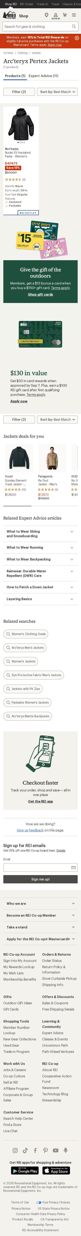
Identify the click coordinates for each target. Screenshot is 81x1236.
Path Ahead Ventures (58, 1051)
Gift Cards (10, 1009)
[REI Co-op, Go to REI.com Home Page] (9, 15)
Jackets (36, 52)
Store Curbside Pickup (59, 978)
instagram (15, 1150)
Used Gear (11, 1045)
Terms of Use (20, 1202)
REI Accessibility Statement (40, 1230)
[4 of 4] (24, 142)
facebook (35, 1150)
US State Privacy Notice (53, 1208)
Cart (65, 15)
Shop (23, 15)
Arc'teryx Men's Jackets (28, 647)
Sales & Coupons (55, 1003)
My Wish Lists (13, 973)
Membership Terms (40, 1224)
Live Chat (10, 1131)
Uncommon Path (55, 1045)
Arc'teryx (8, 52)
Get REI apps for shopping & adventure (40, 1162)
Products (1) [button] (15, 76)
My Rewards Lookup (18, 967)
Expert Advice (52, 1033)
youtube (55, 1150)
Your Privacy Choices (55, 1202)
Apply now (18, 401)
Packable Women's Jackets (30, 702)
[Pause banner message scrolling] (76, 38)
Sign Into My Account (20, 961)
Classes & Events (55, 1039)
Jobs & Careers (14, 1070)
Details (60, 850)
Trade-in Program (16, 1051)
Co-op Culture (14, 1076)
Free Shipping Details (58, 1009)
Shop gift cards (40, 294)
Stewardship (51, 1100)
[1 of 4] (18, 142)
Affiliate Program (16, 1088)
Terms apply (60, 288)
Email (6, 859)
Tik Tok (25, 1150)
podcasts (65, 1150)
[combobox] (40, 26)
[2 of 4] (20, 142)
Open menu (74, 15)
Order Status (52, 961)
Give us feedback (30, 830)
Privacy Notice (21, 1208)
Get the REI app (40, 801)
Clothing (22, 52)
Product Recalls (22, 1219)
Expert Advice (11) (43, 76)
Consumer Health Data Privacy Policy (40, 1213)
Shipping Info (52, 985)
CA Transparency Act (54, 1219)
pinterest (45, 1150)
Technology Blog (55, 1094)
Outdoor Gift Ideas (17, 1003)
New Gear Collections (19, 1039)
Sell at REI (10, 1082)
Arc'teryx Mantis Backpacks (30, 716)
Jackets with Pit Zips (26, 688)
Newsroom (50, 1088)
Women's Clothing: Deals (29, 634)
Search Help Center (18, 1118)
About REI (50, 1070)
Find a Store (12, 1125)
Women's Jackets (24, 661)
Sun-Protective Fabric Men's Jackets (36, 675)
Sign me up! (40, 879)
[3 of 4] (22, 142)
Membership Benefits (19, 979)
